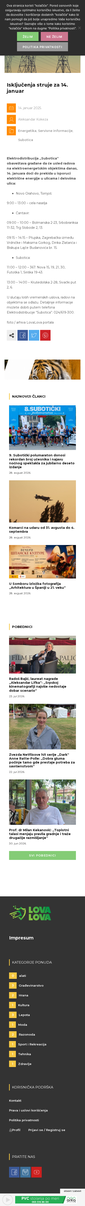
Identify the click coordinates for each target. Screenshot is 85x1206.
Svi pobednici (42, 855)
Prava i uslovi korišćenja (28, 1110)
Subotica (25, 140)
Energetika (27, 131)
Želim (28, 37)
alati (19, 976)
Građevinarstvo (28, 985)
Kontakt (15, 1100)
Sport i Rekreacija (29, 1044)
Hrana (20, 995)
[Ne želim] (79, 28)
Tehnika (21, 1054)
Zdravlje (22, 1064)
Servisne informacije (55, 131)
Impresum (21, 938)
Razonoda (23, 1034)
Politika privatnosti (24, 1120)
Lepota (21, 1015)
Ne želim (54, 37)
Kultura (20, 1005)
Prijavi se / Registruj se (46, 1130)
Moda (19, 1025)
